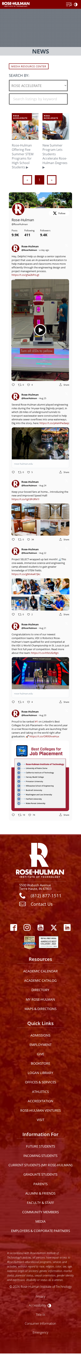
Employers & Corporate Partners (40, 1230)
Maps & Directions (40, 1009)
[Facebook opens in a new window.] (13, 927)
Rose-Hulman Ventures (40, 1110)
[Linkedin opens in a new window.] (67, 927)
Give (40, 1054)
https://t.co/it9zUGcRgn (45, 653)
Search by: (19, 75)
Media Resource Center (28, 66)
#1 (36, 721)
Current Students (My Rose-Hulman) (40, 1165)
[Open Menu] (69, 5)
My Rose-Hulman (40, 999)
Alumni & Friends (40, 1193)
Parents (40, 1184)
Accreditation (40, 1101)
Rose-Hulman (23, 220)
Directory (40, 990)
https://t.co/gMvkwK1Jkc (26, 574)
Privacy (40, 1296)
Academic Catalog (40, 980)
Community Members (40, 1212)
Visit (40, 1119)
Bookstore (40, 1063)
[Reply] (13, 384)
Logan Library (40, 1072)
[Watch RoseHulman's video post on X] (40, 330)
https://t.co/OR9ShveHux (44, 736)
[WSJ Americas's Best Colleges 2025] (48, 941)
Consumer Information (40, 1323)
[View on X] (67, 246)
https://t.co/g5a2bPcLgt (25, 275)
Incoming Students (40, 1155)
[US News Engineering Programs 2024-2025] (29, 941)
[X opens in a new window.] (53, 927)
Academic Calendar (40, 971)
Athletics (40, 1091)
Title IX (40, 1315)
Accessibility (37, 1305)
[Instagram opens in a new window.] (27, 927)
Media (40, 1221)
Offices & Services (40, 1082)
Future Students (40, 1146)
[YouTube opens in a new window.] (40, 927)
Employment (40, 1044)
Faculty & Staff (40, 1202)
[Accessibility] (76, 4)
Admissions (40, 1035)
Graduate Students (40, 1174)
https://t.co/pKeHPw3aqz (54, 423)
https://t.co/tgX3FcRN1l (25, 499)
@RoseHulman (20, 224)
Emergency (40, 1332)
